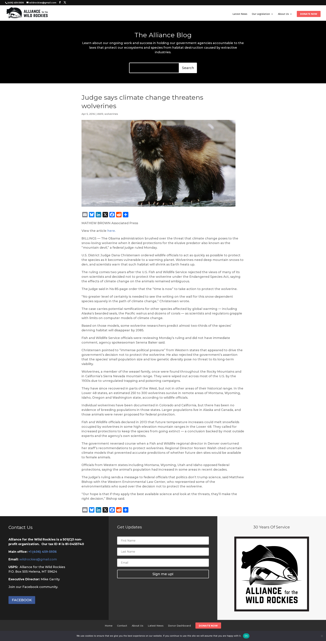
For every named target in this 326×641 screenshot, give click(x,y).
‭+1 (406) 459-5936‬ (42, 552)
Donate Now (308, 14)
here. (111, 231)
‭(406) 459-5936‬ (15, 2)
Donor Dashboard (179, 625)
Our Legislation (261, 14)
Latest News (240, 14)
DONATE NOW (208, 625)
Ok (246, 635)
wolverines (111, 113)
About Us (283, 14)
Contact (122, 625)
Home (108, 625)
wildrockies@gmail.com (38, 559)
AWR (100, 113)
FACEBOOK (22, 600)
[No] (321, 636)
